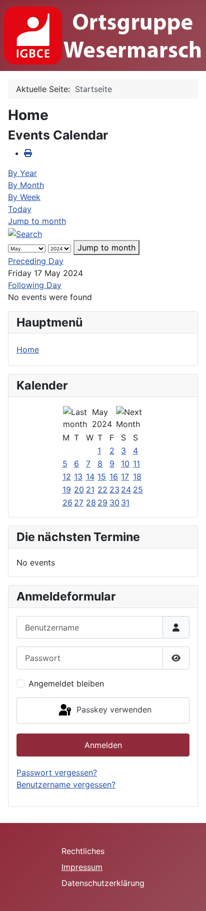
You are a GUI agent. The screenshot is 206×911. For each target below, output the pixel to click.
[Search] (25, 233)
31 (125, 503)
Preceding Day (36, 261)
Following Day (35, 285)
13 (78, 477)
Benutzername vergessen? (66, 785)
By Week (24, 197)
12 (66, 477)
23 (115, 489)
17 (125, 477)
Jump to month (37, 221)
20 (79, 489)
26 (67, 503)
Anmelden (103, 745)
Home (27, 349)
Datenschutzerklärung (103, 883)
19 (66, 489)
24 (126, 489)
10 (125, 463)
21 (90, 489)
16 (114, 477)
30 (115, 503)
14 (90, 477)
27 (79, 503)
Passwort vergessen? (56, 773)
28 (91, 503)
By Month (26, 185)
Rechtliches (83, 851)
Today (20, 209)
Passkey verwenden (113, 709)
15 (102, 477)
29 (103, 503)
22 (103, 489)
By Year (22, 173)
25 (138, 489)
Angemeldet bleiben (66, 683)
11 (136, 463)
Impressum (82, 867)
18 (137, 477)
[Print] (28, 153)
